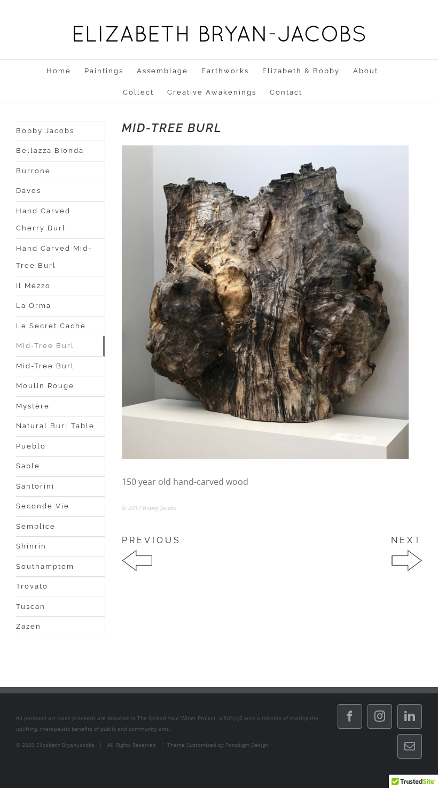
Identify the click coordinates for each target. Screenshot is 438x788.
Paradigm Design (246, 744)
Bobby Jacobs (45, 131)
